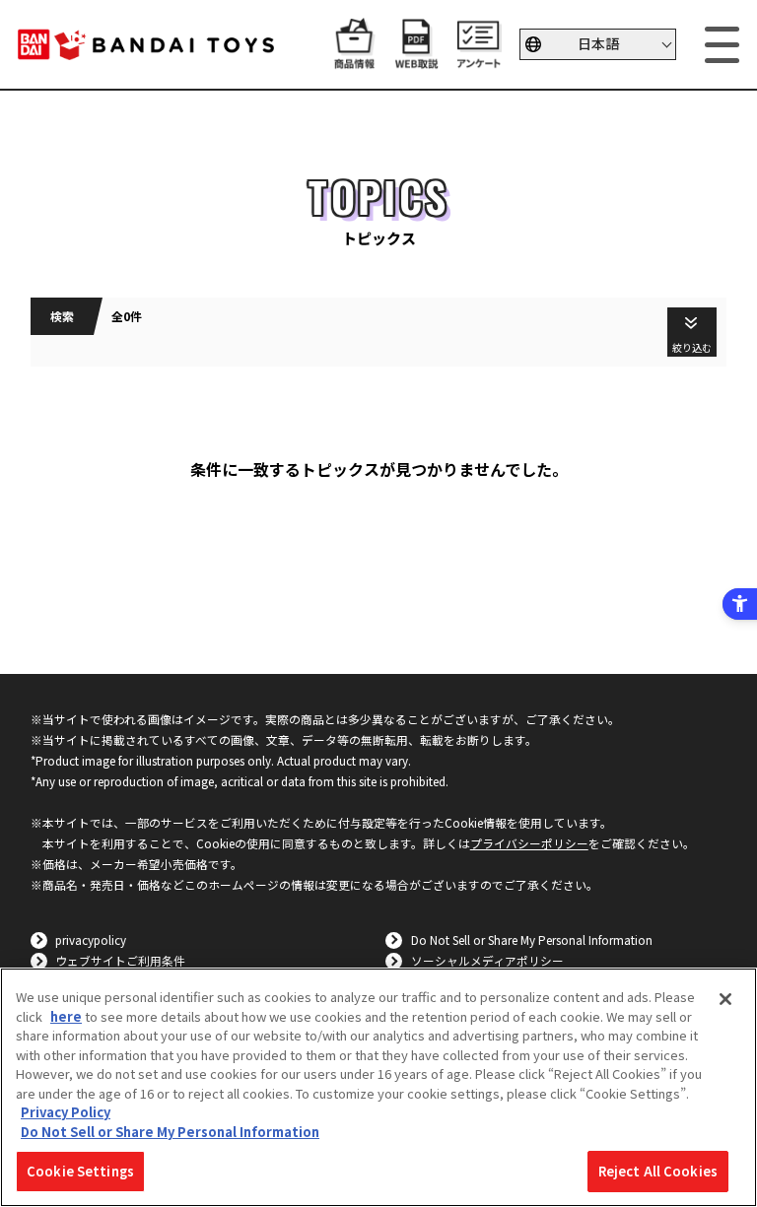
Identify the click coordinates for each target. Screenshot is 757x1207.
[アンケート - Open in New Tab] (478, 59)
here (66, 1016)
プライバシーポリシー (529, 843)
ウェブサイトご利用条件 (120, 960)
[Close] (725, 999)
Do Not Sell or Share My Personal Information (532, 939)
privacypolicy (90, 939)
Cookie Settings (80, 1171)
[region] (378, 1087)
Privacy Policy (65, 1112)
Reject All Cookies (658, 1171)
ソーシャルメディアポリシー (487, 960)
